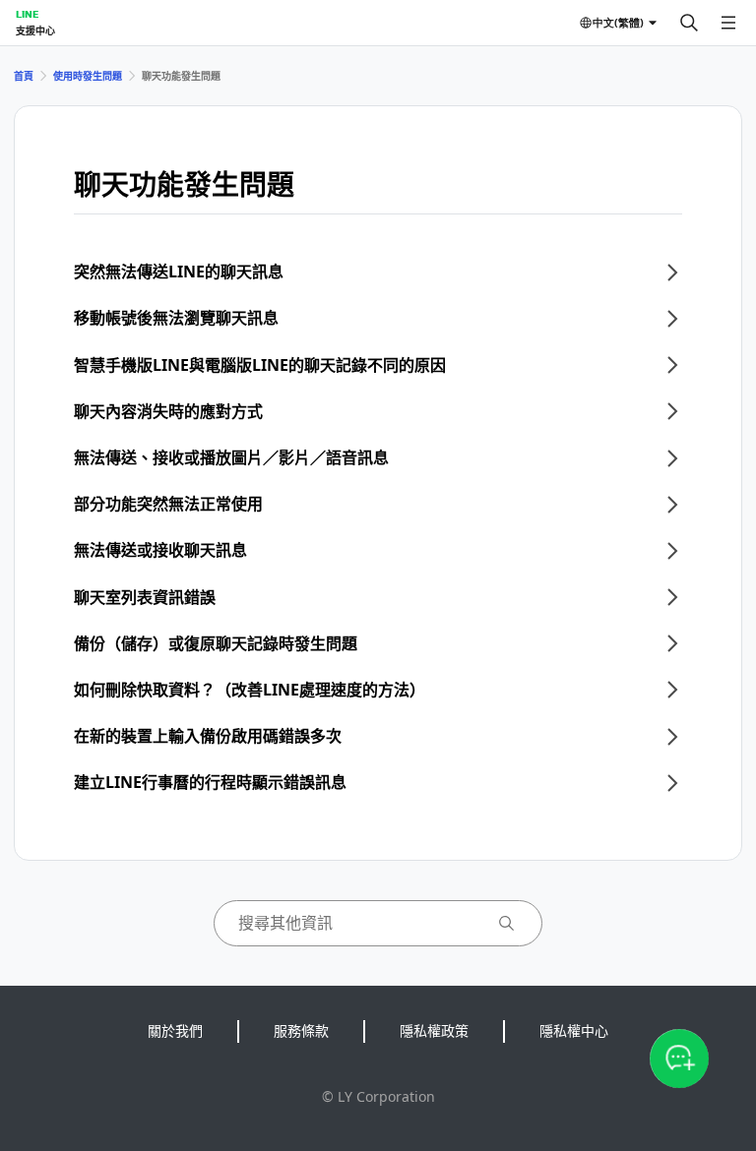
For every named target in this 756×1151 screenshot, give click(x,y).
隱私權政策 (434, 1030)
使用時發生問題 (87, 76)
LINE (27, 14)
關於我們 (175, 1030)
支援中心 (35, 30)
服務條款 (301, 1030)
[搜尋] (689, 22)
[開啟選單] (728, 22)
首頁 (23, 76)
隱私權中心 (573, 1030)
